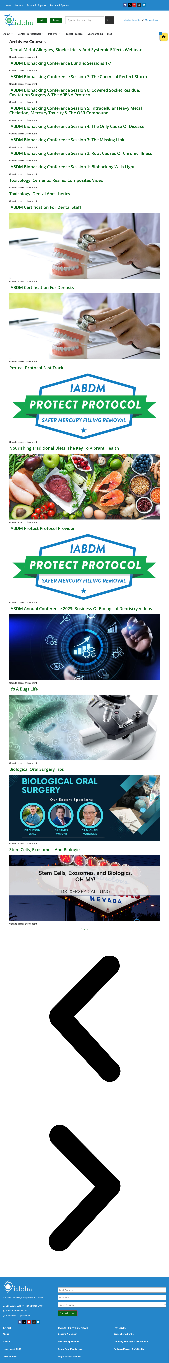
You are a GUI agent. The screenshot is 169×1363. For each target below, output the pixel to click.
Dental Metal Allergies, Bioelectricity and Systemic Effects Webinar (75, 49)
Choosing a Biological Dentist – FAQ (131, 1341)
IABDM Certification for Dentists (41, 287)
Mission (6, 1341)
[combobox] (84, 20)
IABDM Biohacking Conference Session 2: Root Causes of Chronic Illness (80, 153)
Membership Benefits (68, 1341)
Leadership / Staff (12, 1349)
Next (84, 929)
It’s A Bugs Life (23, 689)
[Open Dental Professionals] (43, 34)
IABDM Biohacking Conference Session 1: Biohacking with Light (72, 166)
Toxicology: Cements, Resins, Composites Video (56, 180)
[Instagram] (139, 5)
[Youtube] (134, 5)
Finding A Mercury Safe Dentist (129, 1349)
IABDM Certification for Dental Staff (45, 207)
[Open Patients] (59, 34)
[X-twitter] (130, 5)
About (6, 1334)
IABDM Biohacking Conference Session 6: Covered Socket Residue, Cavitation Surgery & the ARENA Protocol (74, 92)
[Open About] (12, 34)
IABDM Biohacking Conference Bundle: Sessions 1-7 (60, 63)
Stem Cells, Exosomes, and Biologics (45, 849)
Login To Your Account (69, 1356)
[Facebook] (125, 5)
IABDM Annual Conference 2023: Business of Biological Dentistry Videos (80, 608)
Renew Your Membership (70, 1349)
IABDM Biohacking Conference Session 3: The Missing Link (66, 139)
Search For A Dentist (124, 1334)
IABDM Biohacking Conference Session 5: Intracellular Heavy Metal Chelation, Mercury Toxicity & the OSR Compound (75, 110)
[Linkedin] (144, 5)
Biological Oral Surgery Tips (36, 769)
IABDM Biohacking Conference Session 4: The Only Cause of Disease (76, 126)
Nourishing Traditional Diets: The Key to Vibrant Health (64, 448)
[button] (84, 1019)
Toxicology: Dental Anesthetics (39, 193)
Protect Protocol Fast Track (36, 367)
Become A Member (67, 1334)
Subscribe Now (67, 1313)
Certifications (10, 1356)
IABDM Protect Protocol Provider (42, 528)
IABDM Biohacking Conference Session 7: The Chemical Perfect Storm (78, 76)
